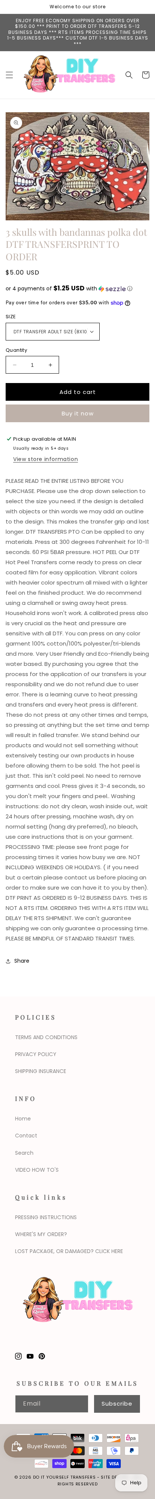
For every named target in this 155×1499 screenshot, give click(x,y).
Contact (26, 1135)
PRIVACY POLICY (35, 1054)
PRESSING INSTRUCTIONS (46, 1217)
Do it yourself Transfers (64, 1477)
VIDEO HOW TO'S (37, 1170)
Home (23, 1118)
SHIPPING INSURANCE (40, 1071)
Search (24, 1153)
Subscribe (117, 1403)
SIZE (11, 316)
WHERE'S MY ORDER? (41, 1234)
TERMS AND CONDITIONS (46, 1037)
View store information (45, 459)
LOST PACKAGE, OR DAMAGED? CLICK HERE (69, 1251)
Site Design (114, 1477)
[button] (9, 75)
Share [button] (21, 961)
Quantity (16, 350)
